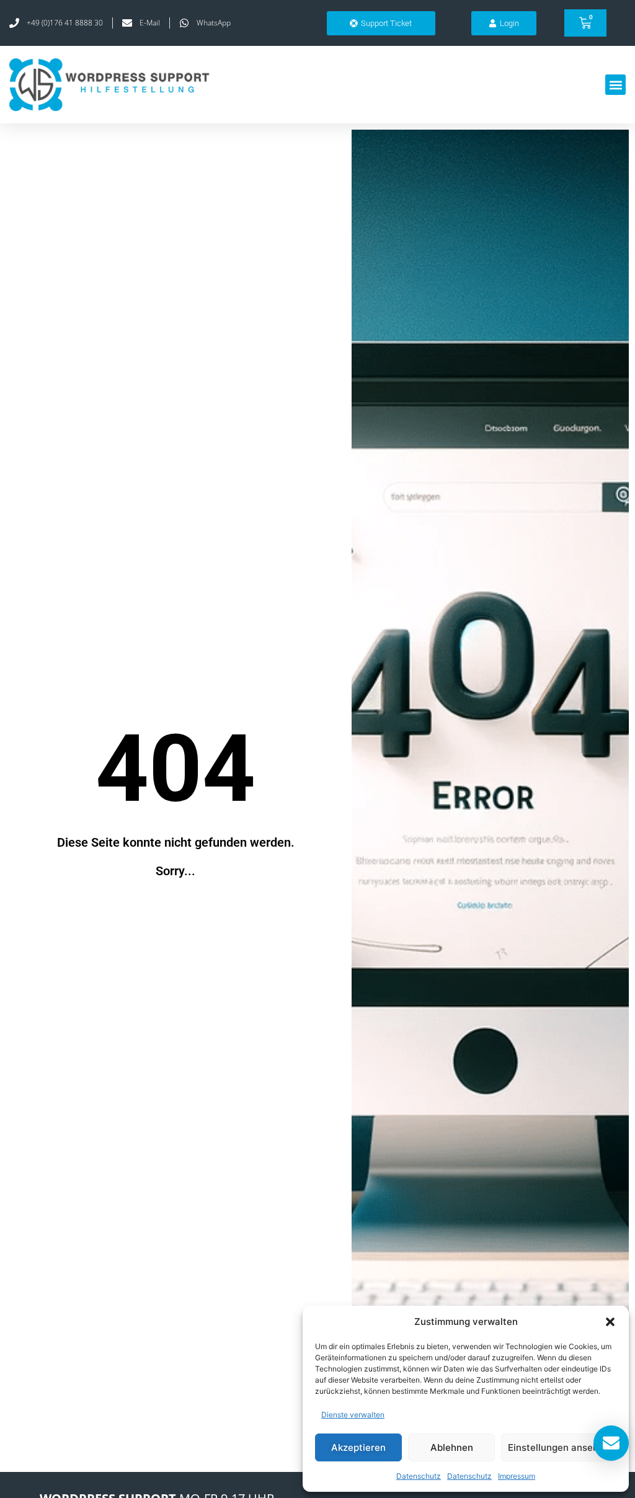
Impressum (516, 1476)
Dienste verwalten (352, 1414)
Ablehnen (451, 1447)
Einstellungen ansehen (559, 1447)
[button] (610, 1322)
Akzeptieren (358, 1447)
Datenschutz (418, 1476)
